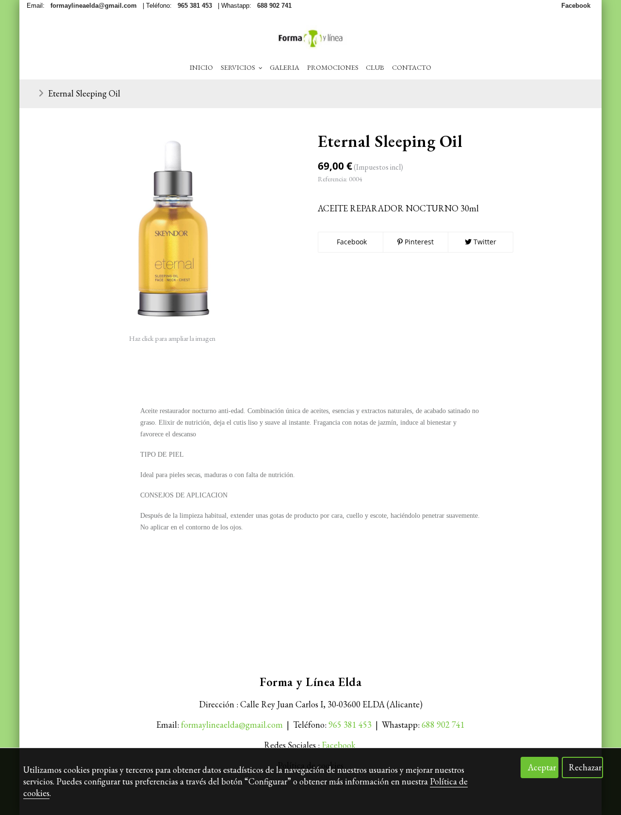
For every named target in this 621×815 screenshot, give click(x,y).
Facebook (351, 241)
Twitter (484, 241)
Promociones (333, 67)
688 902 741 (443, 724)
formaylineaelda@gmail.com (232, 724)
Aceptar (542, 767)
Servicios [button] (239, 67)
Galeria (284, 67)
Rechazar (585, 767)
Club (375, 67)
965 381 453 (350, 724)
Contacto (411, 67)
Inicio (201, 67)
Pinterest (418, 241)
